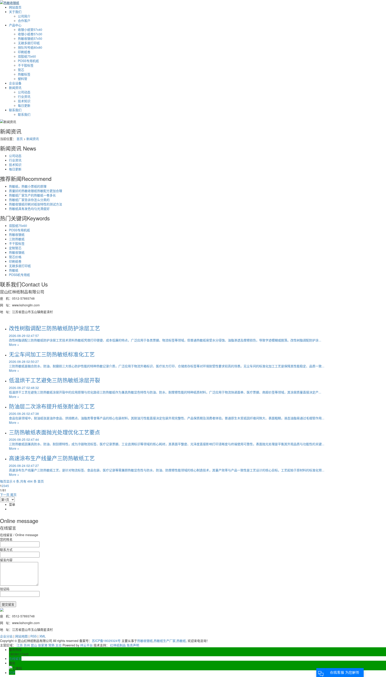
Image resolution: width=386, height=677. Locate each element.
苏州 (27, 645)
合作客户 (24, 20)
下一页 (4, 494)
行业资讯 (24, 96)
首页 (20, 138)
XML (42, 636)
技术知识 (24, 101)
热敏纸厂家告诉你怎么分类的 (29, 199)
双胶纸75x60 (27, 56)
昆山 (34, 645)
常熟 (51, 645)
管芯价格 (15, 257)
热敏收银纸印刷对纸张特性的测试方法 (35, 204)
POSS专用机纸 (28, 61)
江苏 (20, 645)
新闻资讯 (15, 87)
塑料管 (22, 78)
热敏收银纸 (17, 234)
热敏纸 (13, 270)
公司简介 (24, 16)
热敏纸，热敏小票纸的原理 (27, 186)
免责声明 (133, 645)
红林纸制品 (118, 645)
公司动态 (24, 92)
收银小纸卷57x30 (30, 34)
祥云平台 (86, 645)
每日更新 (24, 105)
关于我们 (15, 11)
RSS (33, 636)
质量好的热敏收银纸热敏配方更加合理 (35, 190)
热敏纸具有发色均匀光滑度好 (29, 208)
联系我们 (15, 110)
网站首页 (15, 7)
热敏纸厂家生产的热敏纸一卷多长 (32, 195)
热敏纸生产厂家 (165, 640)
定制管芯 (15, 248)
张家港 (42, 645)
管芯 (21, 69)
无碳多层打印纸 (29, 43)
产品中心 (15, 25)
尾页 (13, 494)
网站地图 (21, 636)
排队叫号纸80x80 (30, 47)
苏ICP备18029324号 (106, 640)
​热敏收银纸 (17, 252)
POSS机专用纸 (19, 274)
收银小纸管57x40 (30, 29)
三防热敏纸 (17, 239)
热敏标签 (24, 74)
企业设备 (15, 83)
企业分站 (6, 636)
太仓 (58, 645)
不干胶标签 (26, 65)
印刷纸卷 (24, 52)
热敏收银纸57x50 (30, 38)
